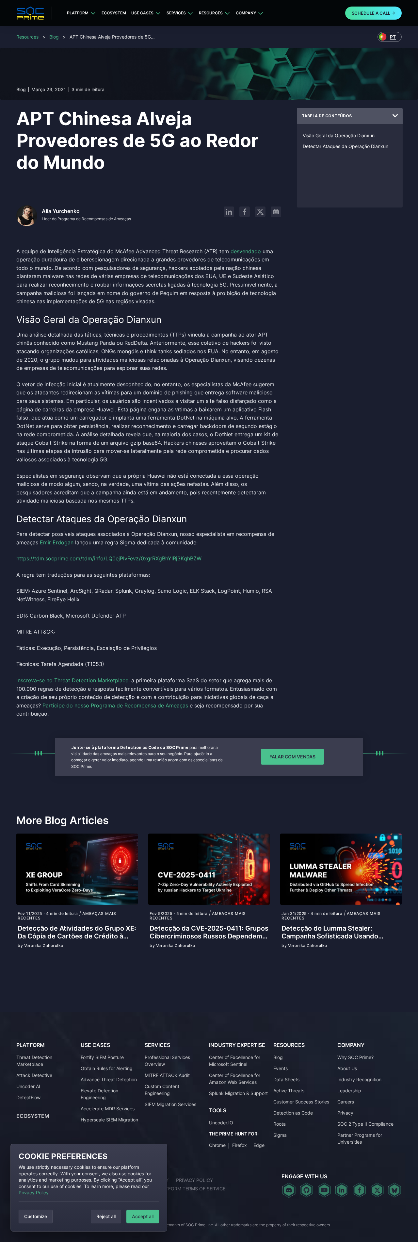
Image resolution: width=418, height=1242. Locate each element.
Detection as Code (293, 1113)
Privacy (345, 1113)
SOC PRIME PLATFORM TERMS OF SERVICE (178, 1188)
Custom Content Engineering (162, 1090)
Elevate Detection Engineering (99, 1094)
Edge (259, 1145)
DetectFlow (28, 1097)
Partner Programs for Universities (359, 1138)
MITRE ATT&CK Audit (167, 1075)
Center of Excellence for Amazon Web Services (234, 1078)
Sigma (280, 1135)
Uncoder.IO (221, 1122)
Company (246, 12)
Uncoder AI (28, 1086)
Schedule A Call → (373, 13)
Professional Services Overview (167, 1060)
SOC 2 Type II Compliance (365, 1124)
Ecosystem (114, 12)
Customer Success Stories (301, 1101)
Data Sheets (286, 1079)
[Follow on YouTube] (324, 1190)
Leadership (349, 1090)
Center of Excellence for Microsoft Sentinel (234, 1060)
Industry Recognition (359, 1079)
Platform (77, 12)
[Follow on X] (260, 212)
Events (280, 1068)
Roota (279, 1124)
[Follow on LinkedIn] (229, 212)
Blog (54, 37)
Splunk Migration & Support (238, 1093)
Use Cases (142, 12)
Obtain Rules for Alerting (107, 1068)
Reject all (106, 1216)
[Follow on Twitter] (377, 1190)
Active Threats (288, 1090)
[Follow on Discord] (276, 212)
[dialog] (88, 1188)
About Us (347, 1068)
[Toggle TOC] (395, 116)
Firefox (239, 1145)
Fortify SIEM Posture (102, 1057)
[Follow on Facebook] (244, 212)
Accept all (142, 1216)
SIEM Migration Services (170, 1104)
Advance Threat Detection (109, 1079)
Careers (345, 1101)
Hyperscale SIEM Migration (109, 1119)
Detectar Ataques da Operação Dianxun (345, 146)
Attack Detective (34, 1075)
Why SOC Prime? (355, 1057)
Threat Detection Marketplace (34, 1060)
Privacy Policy (34, 1192)
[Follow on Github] (306, 1190)
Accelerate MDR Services (108, 1108)
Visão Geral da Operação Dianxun (339, 135)
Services (176, 12)
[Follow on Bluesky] (394, 1190)
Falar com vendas (292, 756)
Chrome (217, 1145)
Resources (211, 12)
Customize (35, 1216)
